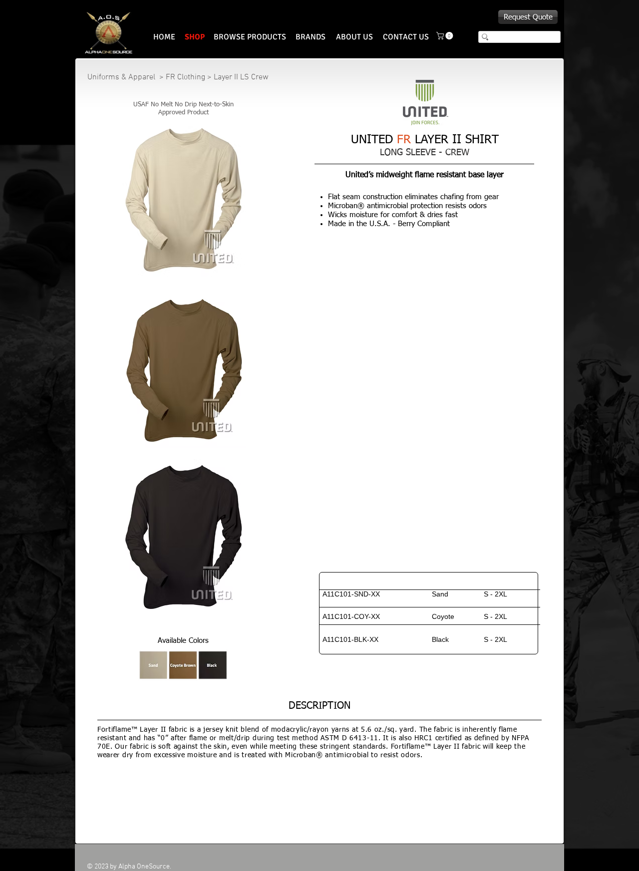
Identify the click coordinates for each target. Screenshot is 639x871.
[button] (445, 35)
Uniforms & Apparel (122, 77)
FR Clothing (185, 77)
